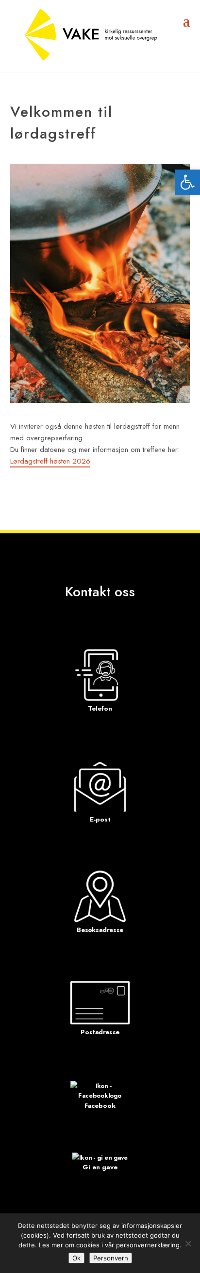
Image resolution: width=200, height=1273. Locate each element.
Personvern (110, 1258)
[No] (188, 1243)
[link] (187, 182)
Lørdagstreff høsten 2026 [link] (50, 461)
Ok (76, 1258)
